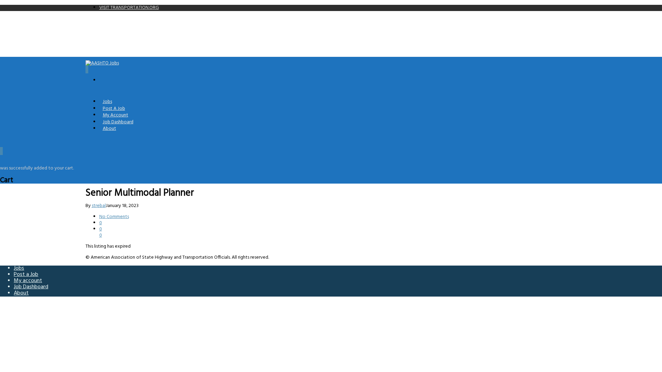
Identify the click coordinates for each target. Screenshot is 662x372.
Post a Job (26, 274)
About (109, 129)
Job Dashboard (31, 286)
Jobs (19, 268)
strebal (99, 206)
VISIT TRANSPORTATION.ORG (129, 8)
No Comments (114, 217)
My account (28, 280)
